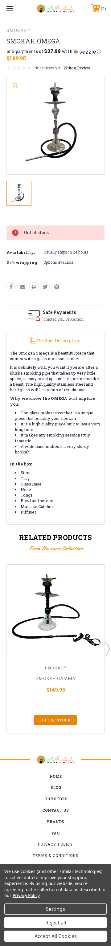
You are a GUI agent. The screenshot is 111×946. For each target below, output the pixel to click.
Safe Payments (59, 312)
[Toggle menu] (16, 8)
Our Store (55, 798)
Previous (4, 648)
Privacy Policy (55, 844)
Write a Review (77, 67)
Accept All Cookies (56, 936)
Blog (55, 787)
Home (56, 776)
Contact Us (55, 810)
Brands (55, 821)
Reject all (55, 922)
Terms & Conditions (55, 855)
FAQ (55, 832)
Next (107, 648)
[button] (53, 51)
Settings (55, 909)
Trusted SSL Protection (63, 319)
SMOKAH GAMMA (55, 678)
